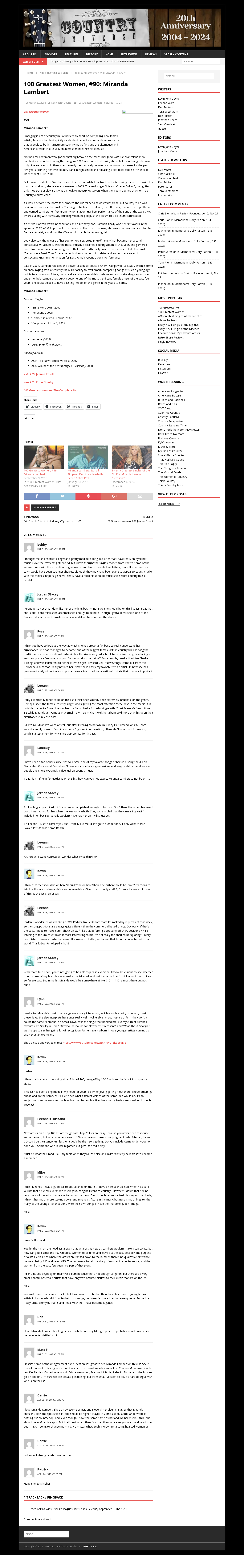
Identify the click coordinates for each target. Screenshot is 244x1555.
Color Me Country (169, 412)
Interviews (129, 54)
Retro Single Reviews (171, 337)
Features (71, 54)
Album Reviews (167, 320)
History (92, 54)
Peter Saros (165, 186)
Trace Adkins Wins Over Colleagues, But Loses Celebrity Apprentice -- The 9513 (78, 1509)
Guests (162, 128)
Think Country (166, 481)
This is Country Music (171, 485)
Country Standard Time (172, 425)
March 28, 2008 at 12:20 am (51, 549)
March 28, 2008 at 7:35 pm (50, 875)
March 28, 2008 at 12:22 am (51, 599)
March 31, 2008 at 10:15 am (51, 1321)
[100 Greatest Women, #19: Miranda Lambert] (44, 457)
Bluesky (163, 360)
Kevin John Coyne (61, 102)
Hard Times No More (171, 434)
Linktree (163, 373)
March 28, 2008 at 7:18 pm (50, 797)
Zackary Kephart (168, 178)
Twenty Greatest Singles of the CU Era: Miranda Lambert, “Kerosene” (131, 474)
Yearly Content (176, 54)
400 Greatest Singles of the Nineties (180, 316)
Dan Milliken (165, 107)
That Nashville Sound (171, 459)
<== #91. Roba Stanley (39, 382)
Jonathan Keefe (167, 120)
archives (50, 54)
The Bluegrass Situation (172, 468)
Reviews (151, 54)
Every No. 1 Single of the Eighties (178, 324)
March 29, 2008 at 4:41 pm (50, 1123)
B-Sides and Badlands (171, 400)
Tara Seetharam (168, 111)
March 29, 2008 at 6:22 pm (50, 1177)
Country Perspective (170, 421)
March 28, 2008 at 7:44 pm (50, 962)
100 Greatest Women (89, 102)
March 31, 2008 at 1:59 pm (50, 1354)
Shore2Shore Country (171, 455)
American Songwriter (171, 391)
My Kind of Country (170, 451)
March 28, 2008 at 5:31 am (50, 636)
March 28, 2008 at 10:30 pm (51, 1061)
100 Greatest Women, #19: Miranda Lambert (40, 472)
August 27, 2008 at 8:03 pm (50, 1400)
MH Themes (90, 1546)
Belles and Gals (167, 404)
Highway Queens (168, 438)
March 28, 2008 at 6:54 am (50, 690)
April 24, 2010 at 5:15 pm (49, 1474)
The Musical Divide (169, 472)
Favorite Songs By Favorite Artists (179, 333)
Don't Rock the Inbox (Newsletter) (179, 429)
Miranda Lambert (45, 507)
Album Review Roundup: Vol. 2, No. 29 (194, 213)
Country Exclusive (169, 417)
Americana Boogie (169, 395)
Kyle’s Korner (166, 442)
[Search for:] (201, 61)
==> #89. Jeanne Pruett (39, 374)
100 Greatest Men (169, 307)
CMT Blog (164, 408)
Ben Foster (165, 116)
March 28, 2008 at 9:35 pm (50, 1003)
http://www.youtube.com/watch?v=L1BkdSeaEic (94, 1042)
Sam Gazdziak (166, 124)
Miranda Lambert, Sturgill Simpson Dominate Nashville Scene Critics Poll (85, 474)
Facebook (164, 364)
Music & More (167, 447)
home (109, 54)
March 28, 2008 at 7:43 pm (50, 912)
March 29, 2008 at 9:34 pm (50, 1230)
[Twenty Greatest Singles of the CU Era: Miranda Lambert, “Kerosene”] (132, 457)
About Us (30, 54)
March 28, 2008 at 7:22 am (50, 752)
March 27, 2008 (37, 102)
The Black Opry (167, 464)
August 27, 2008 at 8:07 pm (50, 1445)
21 (120, 102)
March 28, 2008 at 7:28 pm (50, 847)
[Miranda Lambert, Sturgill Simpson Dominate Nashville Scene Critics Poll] (88, 457)
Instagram (164, 368)
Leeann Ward (166, 103)
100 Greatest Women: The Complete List (51, 390)
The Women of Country (172, 477)
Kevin (41, 871)
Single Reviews (167, 341)
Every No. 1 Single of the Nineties (178, 329)
